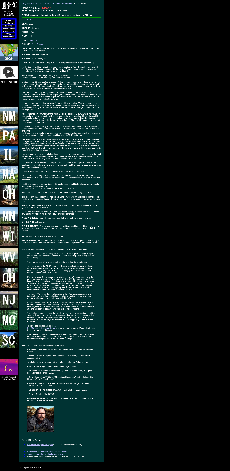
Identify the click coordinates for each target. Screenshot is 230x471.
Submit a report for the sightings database (45, 454)
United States (44, 4)
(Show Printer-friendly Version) (33, 20)
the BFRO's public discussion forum (42, 327)
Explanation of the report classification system (47, 452)
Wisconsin (56, 4)
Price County (67, 4)
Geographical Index (29, 4)
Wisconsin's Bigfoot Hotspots (40, 445)
